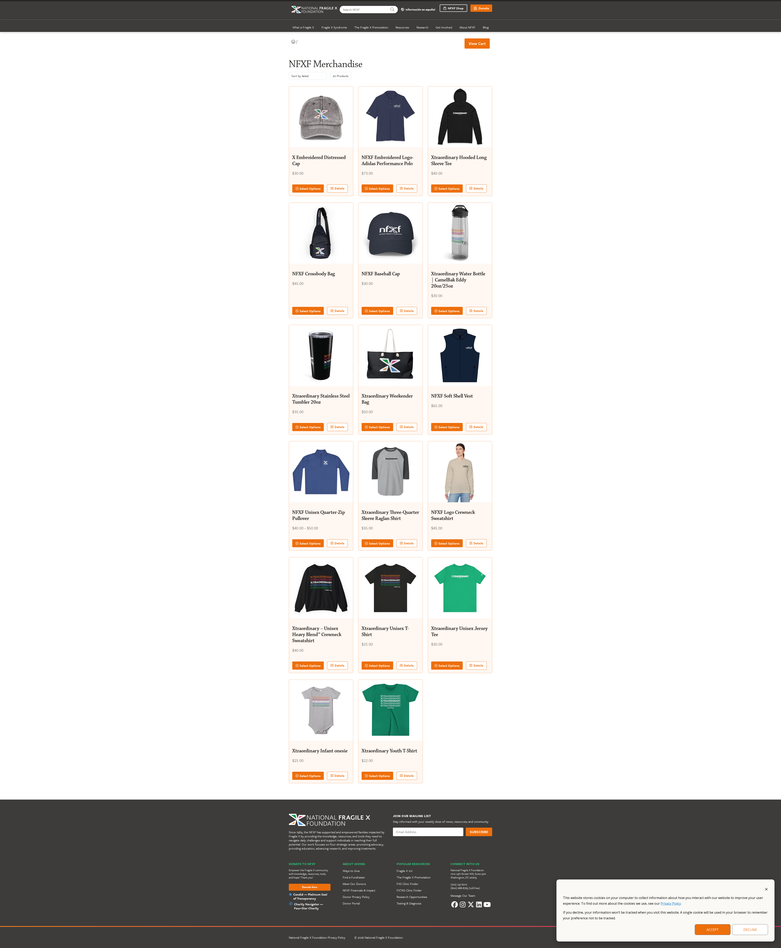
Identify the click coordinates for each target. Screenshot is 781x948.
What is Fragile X (303, 27)
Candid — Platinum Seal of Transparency (310, 896)
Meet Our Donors (354, 884)
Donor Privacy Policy (356, 897)
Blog (486, 27)
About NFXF (467, 27)
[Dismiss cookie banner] (766, 889)
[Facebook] (454, 904)
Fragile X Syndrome (334, 27)
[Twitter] (471, 904)
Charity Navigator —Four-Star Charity (308, 906)
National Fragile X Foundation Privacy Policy (317, 937)
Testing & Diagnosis (409, 903)
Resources (402, 27)
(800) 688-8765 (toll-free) (465, 888)
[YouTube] (487, 904)
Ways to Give (351, 870)
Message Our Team (462, 895)
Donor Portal (351, 903)
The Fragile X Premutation (371, 27)
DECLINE (750, 929)
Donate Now (309, 887)
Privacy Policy (671, 903)
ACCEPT (713, 929)
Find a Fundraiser (354, 877)
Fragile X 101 (404, 870)
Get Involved (444, 27)
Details (339, 188)
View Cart (477, 43)
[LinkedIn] (479, 904)
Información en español (420, 10)
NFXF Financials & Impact (359, 890)
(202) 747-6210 (458, 884)
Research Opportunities (412, 897)
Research (422, 27)
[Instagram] (463, 904)
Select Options (310, 188)
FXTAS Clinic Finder (409, 890)
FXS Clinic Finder (407, 884)
